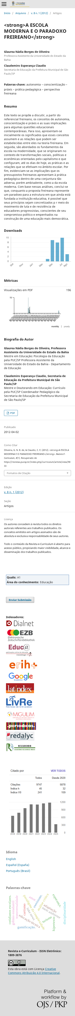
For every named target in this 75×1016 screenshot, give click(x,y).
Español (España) (17, 865)
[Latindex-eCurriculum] (20, 692)
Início (7, 13)
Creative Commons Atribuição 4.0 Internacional (34, 971)
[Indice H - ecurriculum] (37, 835)
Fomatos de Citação (18, 473)
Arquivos (20, 13)
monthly (55, 326)
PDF (12, 413)
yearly (67, 326)
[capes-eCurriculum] (21, 729)
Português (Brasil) (18, 871)
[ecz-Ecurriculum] (21, 641)
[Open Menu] (4, 4)
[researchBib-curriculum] (21, 751)
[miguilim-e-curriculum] (21, 720)
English (11, 859)
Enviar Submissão (20, 600)
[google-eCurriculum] (21, 680)
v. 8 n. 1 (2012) (39, 13)
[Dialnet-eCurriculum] (20, 626)
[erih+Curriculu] (24, 669)
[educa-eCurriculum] (19, 656)
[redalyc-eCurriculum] (20, 740)
